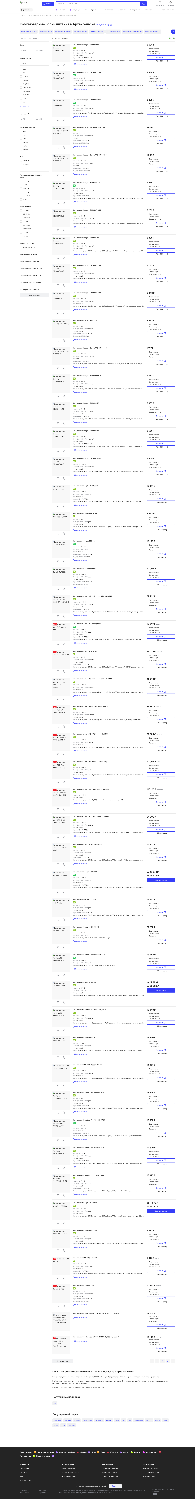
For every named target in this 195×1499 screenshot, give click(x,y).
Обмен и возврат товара (70, 1472)
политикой (102, 1486)
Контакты (23, 1472)
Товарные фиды (149, 1476)
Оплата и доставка (68, 1469)
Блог (21, 1476)
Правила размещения (110, 1476)
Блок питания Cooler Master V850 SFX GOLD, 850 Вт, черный (96, 1313)
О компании (24, 1469)
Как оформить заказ (68, 1476)
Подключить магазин (110, 1469)
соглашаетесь (92, 1486)
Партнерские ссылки (151, 1472)
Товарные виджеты (150, 1469)
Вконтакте (24, 1480)
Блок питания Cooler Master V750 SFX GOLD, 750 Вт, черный (96, 1337)
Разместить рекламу (109, 1472)
